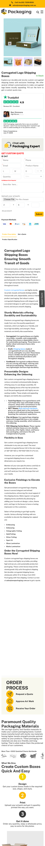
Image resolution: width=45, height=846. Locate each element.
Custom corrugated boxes (14, 290)
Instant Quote (42, 299)
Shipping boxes (19, 349)
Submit (39, 214)
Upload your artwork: (10, 196)
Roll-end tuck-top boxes (28, 408)
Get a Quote (22, 234)
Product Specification (9, 239)
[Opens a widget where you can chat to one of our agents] (36, 842)
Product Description (9, 234)
